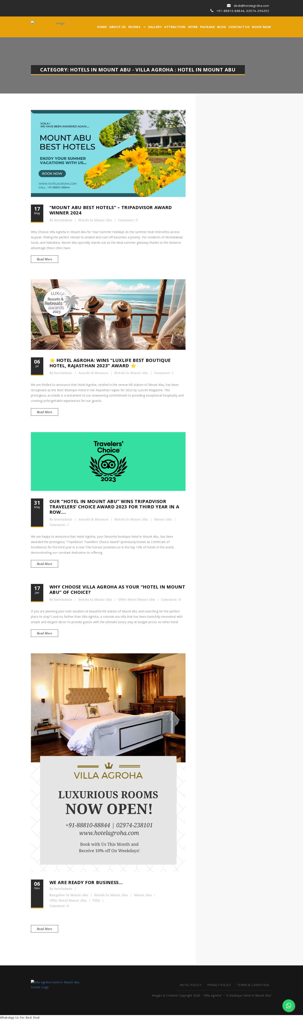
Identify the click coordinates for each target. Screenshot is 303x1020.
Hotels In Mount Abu (95, 220)
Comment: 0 (128, 220)
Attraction (175, 27)
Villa (96, 900)
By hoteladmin (60, 220)
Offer (193, 27)
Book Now (261, 27)
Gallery (155, 27)
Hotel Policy (190, 985)
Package (207, 27)
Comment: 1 (164, 373)
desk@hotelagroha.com (251, 6)
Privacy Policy (219, 985)
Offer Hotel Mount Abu (136, 599)
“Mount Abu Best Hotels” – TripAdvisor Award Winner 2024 (110, 210)
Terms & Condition (253, 985)
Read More (44, 259)
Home (102, 27)
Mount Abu (163, 519)
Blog (221, 27)
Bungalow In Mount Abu (68, 895)
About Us (117, 27)
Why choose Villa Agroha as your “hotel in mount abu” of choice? (117, 589)
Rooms (134, 27)
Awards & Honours (93, 373)
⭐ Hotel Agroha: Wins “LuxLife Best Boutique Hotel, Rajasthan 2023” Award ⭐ (110, 362)
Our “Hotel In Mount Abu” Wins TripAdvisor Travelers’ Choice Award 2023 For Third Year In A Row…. (114, 506)
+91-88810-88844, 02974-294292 (242, 11)
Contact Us (239, 27)
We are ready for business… (86, 882)
